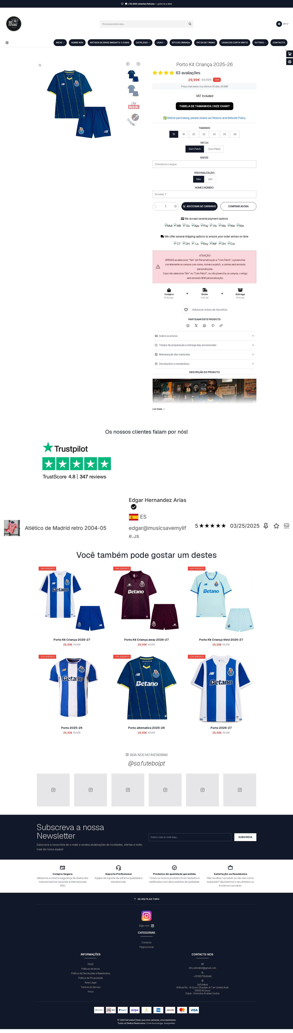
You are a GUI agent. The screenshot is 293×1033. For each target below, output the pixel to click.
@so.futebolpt (146, 763)
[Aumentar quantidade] (175, 206)
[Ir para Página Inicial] (14, 24)
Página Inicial (147, 947)
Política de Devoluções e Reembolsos (90, 973)
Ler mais (208, 4)
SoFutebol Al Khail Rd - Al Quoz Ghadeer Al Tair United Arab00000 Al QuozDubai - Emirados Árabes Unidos (202, 989)
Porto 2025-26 (71, 728)
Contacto (146, 942)
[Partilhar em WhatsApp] (204, 326)
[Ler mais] (146, 518)
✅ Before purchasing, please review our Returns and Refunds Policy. (204, 118)
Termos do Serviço (91, 987)
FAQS (90, 964)
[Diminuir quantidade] (156, 206)
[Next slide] (136, 64)
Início (90, 991)
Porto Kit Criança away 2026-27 (146, 640)
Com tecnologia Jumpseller (160, 1023)
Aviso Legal (90, 982)
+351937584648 (202, 976)
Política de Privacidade (90, 977)
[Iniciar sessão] (289, 61)
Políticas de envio (90, 968)
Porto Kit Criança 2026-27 (72, 640)
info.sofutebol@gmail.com (202, 967)
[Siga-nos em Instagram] (7, 42)
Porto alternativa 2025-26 (146, 728)
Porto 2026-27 (221, 728)
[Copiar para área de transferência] (221, 326)
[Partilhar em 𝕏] (196, 326)
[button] (110, 536)
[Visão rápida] (101, 599)
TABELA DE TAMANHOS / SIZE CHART (204, 106)
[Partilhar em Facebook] (188, 326)
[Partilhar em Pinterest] (213, 326)
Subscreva (245, 837)
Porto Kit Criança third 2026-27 (221, 640)
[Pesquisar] (190, 24)
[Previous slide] (129, 64)
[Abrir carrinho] (289, 53)
